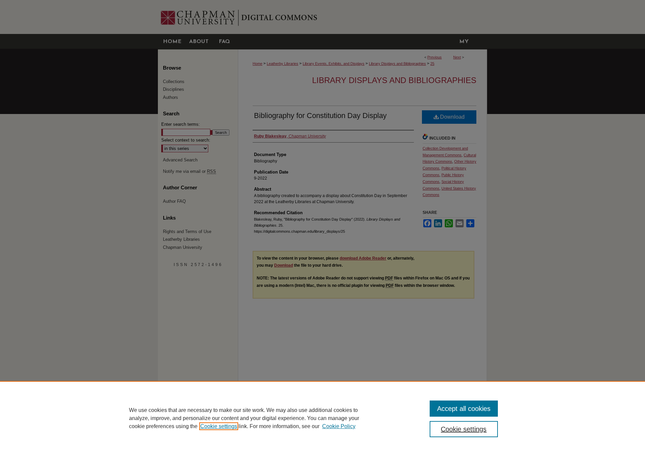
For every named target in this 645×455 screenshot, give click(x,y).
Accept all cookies (463, 408)
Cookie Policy (338, 426)
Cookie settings (218, 426)
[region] (322, 418)
